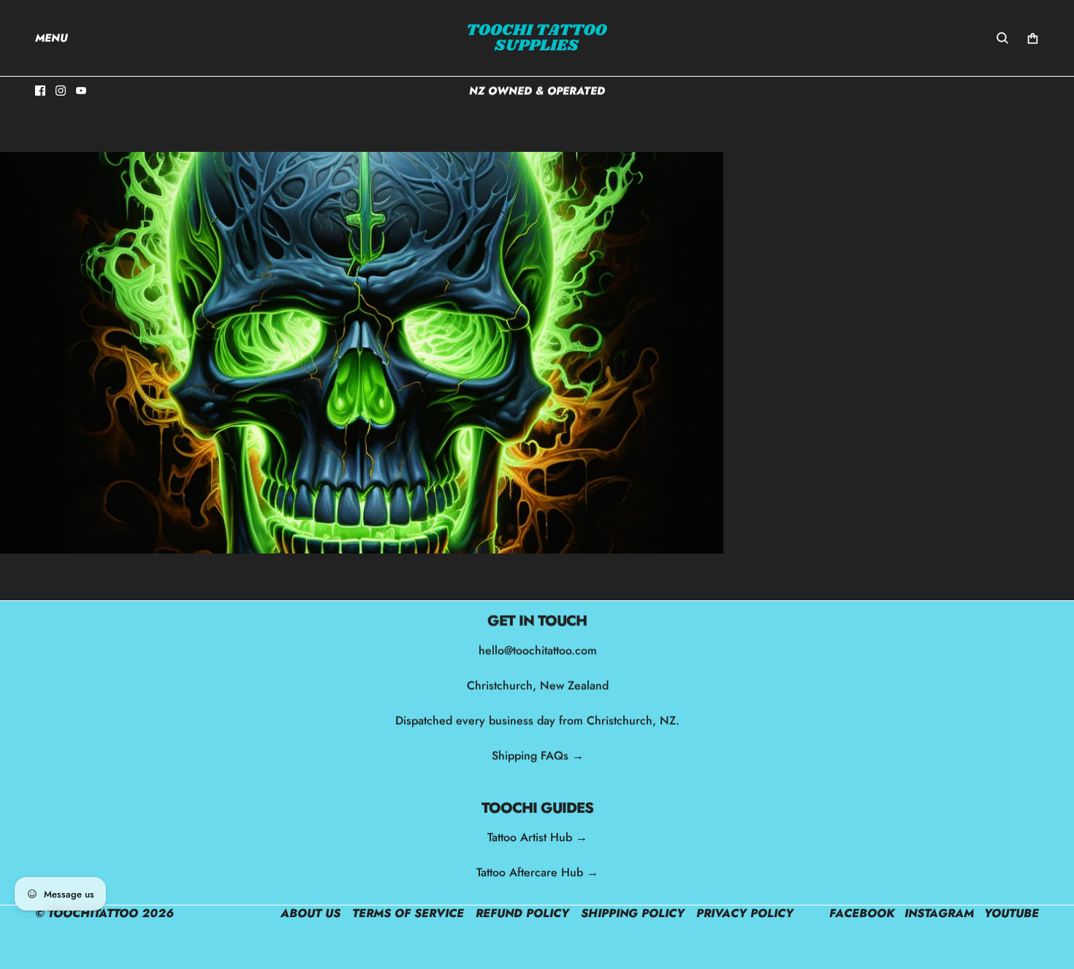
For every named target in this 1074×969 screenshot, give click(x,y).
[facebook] (40, 91)
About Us (310, 913)
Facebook (861, 913)
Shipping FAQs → (537, 755)
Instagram (939, 913)
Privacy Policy (744, 913)
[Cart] (1033, 38)
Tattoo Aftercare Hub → (537, 872)
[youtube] (81, 91)
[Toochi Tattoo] (537, 38)
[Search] (1002, 38)
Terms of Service (408, 913)
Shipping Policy (633, 913)
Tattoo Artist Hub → (537, 837)
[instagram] (61, 91)
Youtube (1011, 913)
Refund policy (522, 913)
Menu (51, 38)
